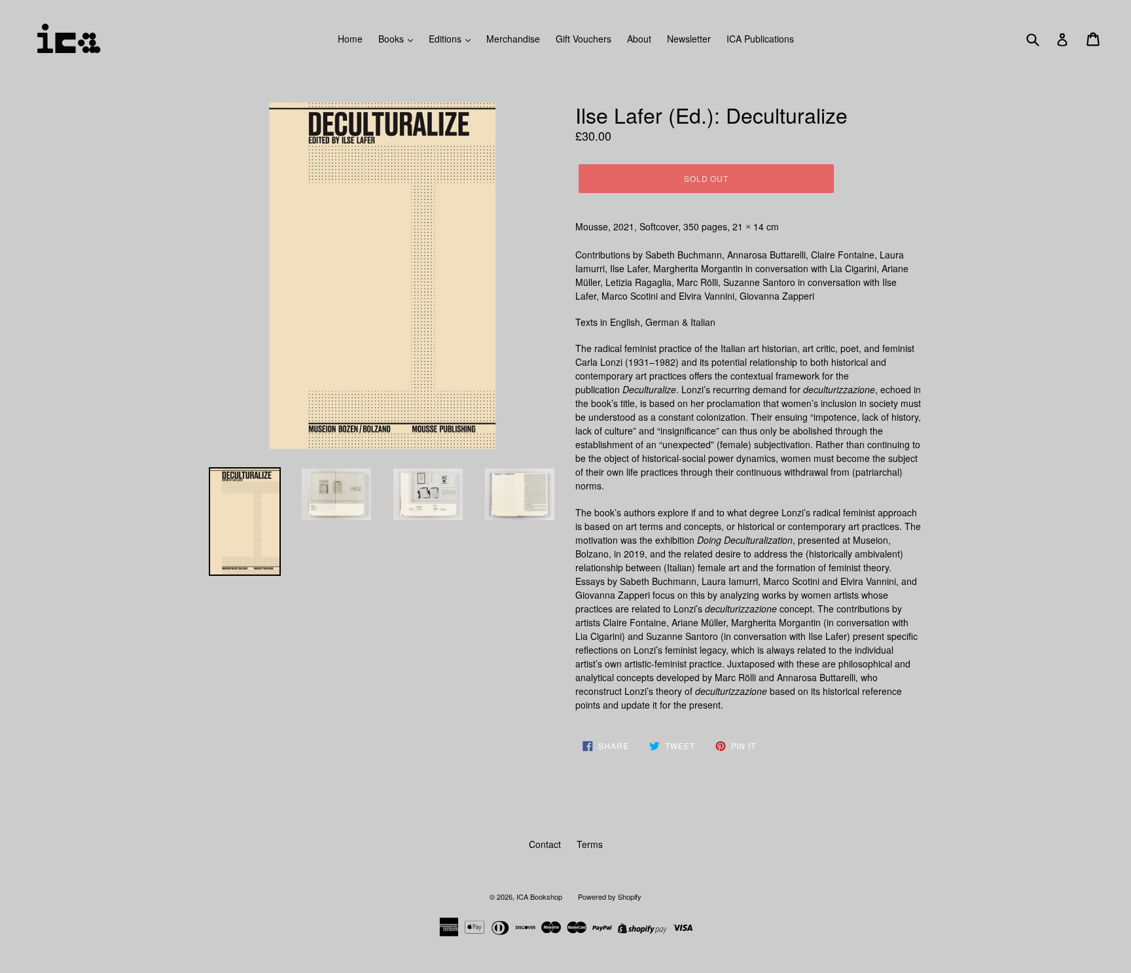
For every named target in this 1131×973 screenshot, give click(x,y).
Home (350, 38)
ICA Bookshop (539, 896)
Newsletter (689, 38)
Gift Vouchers (583, 38)
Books (392, 38)
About (639, 38)
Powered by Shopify (609, 896)
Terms (590, 844)
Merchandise (513, 38)
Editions (446, 38)
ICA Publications (760, 38)
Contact (545, 844)
